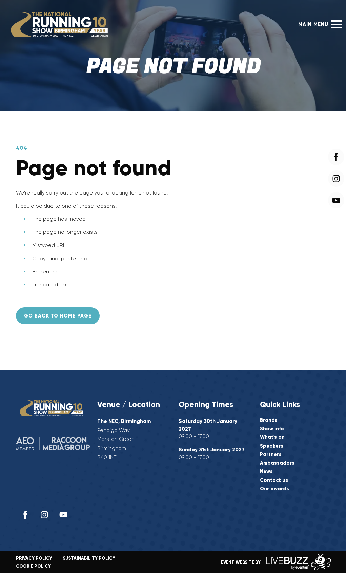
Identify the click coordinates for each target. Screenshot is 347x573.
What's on (272, 437)
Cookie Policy (33, 566)
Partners (271, 454)
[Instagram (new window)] (44, 514)
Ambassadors (277, 463)
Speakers (271, 446)
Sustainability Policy (89, 558)
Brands (269, 420)
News (266, 471)
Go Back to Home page (57, 316)
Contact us (274, 480)
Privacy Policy (34, 558)
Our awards (274, 489)
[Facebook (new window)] (25, 514)
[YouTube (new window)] (63, 514)
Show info (272, 429)
